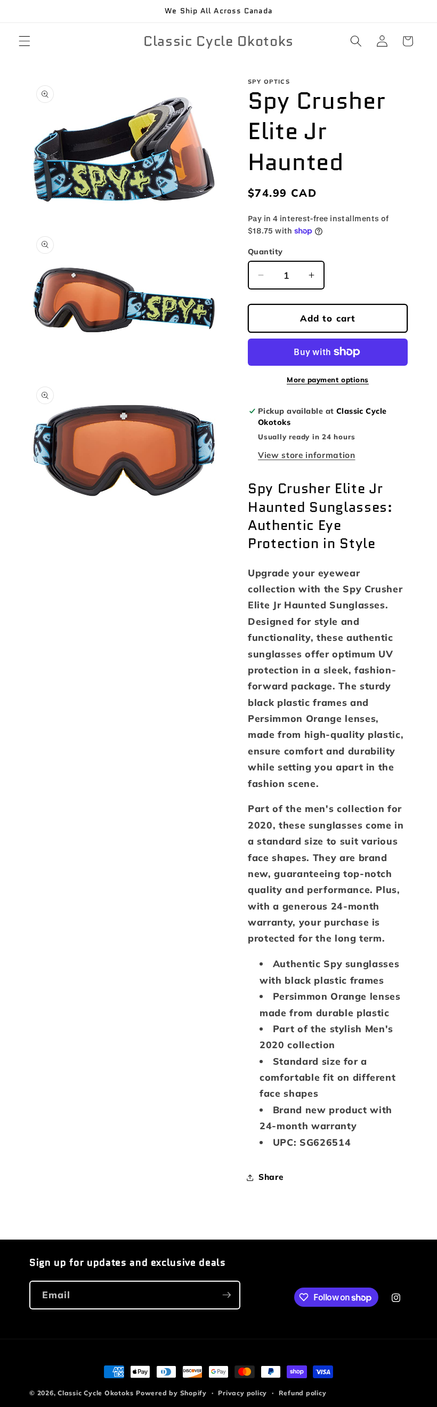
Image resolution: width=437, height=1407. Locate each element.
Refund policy (303, 1393)
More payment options (328, 379)
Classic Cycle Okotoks (95, 1393)
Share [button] (270, 1177)
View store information (306, 455)
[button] (24, 41)
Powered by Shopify (171, 1393)
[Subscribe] (226, 1295)
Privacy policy (242, 1393)
